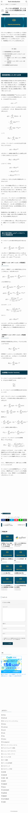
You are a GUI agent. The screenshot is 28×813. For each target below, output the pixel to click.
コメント (5, 606)
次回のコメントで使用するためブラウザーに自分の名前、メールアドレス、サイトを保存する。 (14, 639)
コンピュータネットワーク (9, 754)
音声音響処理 (6, 799)
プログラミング (6, 766)
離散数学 (5, 796)
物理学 (4, 781)
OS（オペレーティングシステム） (11, 721)
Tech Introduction (14, 1)
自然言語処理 (6, 790)
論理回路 (5, 793)
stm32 (4, 730)
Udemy (4, 739)
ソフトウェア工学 (7, 757)
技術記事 (5, 775)
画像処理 (5, 784)
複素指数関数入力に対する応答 (12, 51)
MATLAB (5, 718)
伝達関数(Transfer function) (11, 65)
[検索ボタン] (26, 1)
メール (4, 628)
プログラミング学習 (7, 769)
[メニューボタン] (1, 1)
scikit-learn (5, 727)
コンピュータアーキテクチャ (9, 751)
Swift (4, 733)
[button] (3, 520)
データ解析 (5, 760)
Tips (4, 736)
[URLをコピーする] (25, 520)
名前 (4, 623)
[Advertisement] (14, 495)
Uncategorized (6, 742)
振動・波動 (5, 778)
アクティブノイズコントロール (10, 745)
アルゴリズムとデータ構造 (9, 748)
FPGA (4, 715)
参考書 (4, 772)
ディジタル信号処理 (6, 14)
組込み (4, 787)
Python (4, 724)
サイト (4, 633)
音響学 (4, 802)
